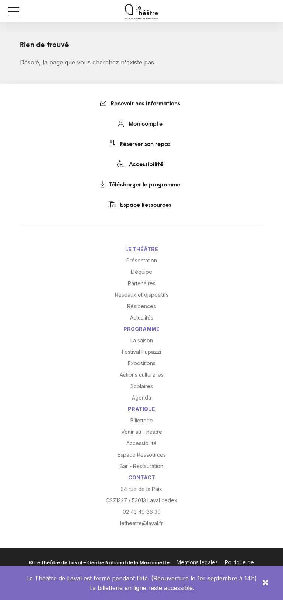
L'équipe (141, 272)
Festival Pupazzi (141, 352)
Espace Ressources (145, 205)
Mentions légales (197, 562)
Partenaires (142, 283)
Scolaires (141, 386)
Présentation (141, 260)
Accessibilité (145, 165)
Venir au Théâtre (141, 432)
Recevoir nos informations (144, 104)
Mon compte (145, 124)
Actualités (141, 317)
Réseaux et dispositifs (141, 295)
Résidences (141, 306)
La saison (141, 340)
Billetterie (141, 420)
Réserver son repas (144, 144)
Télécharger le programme (144, 185)
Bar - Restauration (141, 466)
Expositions (142, 363)
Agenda (141, 397)
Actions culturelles (142, 374)
